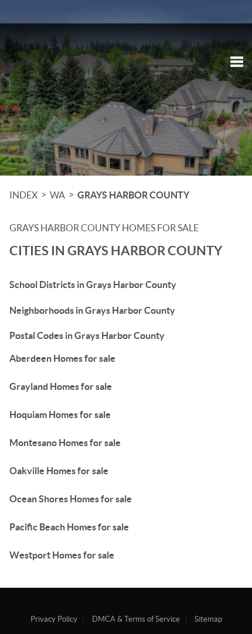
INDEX (23, 195)
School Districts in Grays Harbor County (92, 284)
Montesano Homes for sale (65, 442)
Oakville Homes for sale (58, 470)
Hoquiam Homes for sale (60, 414)
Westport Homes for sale (61, 555)
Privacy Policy (53, 619)
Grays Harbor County (133, 195)
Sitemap (208, 619)
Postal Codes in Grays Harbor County (87, 335)
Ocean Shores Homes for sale (70, 498)
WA (57, 195)
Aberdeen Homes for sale (62, 358)
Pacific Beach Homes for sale (69, 527)
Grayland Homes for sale (60, 386)
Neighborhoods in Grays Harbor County (92, 310)
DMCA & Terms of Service (136, 619)
